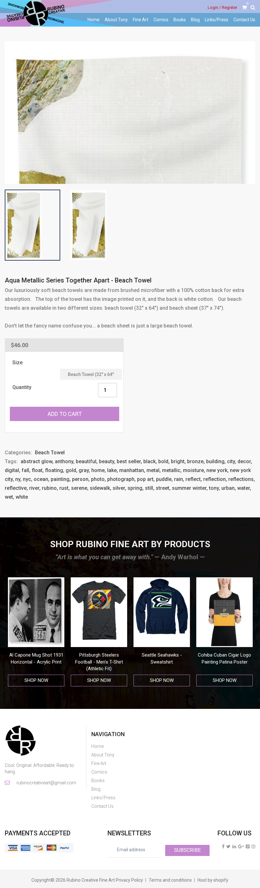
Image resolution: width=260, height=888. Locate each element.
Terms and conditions (170, 880)
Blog (195, 19)
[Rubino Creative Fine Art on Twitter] (228, 846)
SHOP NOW (36, 680)
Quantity (21, 387)
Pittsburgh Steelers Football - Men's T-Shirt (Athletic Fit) (36, 661)
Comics (160, 19)
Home (94, 19)
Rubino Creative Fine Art (91, 880)
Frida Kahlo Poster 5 (225, 655)
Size (17, 363)
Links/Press (216, 19)
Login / (214, 7)
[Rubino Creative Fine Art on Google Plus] (241, 846)
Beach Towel (50, 453)
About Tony (116, 19)
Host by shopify (213, 880)
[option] (36, 632)
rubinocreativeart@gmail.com (46, 782)
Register (229, 7)
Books (179, 19)
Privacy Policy (129, 880)
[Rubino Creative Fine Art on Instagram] (253, 846)
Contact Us (244, 19)
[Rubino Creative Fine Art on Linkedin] (234, 846)
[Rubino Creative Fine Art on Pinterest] (248, 846)
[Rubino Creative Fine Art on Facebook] (223, 846)
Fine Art (140, 19)
